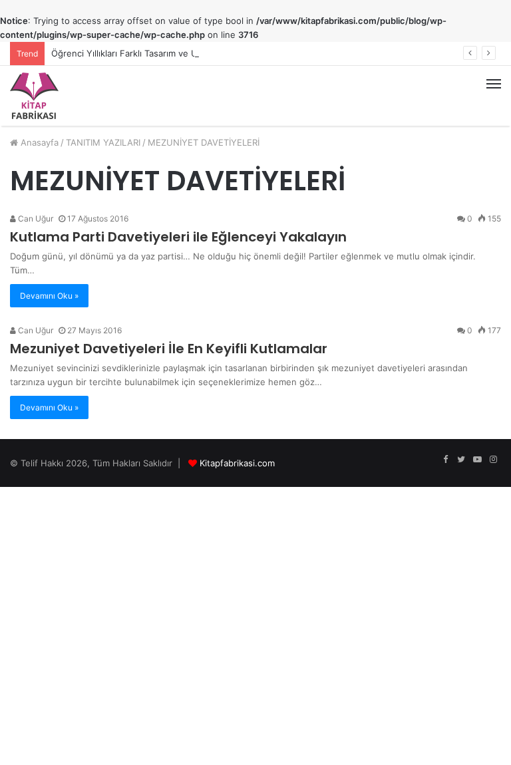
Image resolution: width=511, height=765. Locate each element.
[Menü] (493, 96)
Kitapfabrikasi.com (237, 463)
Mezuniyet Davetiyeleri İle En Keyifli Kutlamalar (168, 348)
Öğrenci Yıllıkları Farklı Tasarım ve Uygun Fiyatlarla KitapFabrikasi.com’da (199, 53)
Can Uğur (34, 219)
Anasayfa (38, 142)
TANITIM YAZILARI (103, 142)
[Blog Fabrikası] (34, 96)
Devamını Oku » (49, 296)
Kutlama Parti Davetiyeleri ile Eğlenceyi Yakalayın (178, 237)
